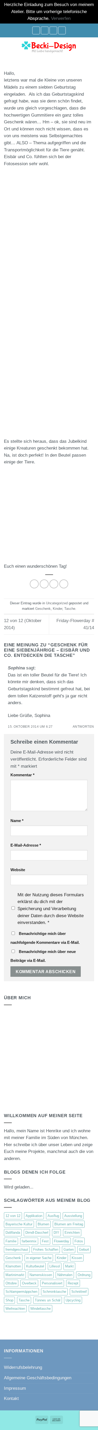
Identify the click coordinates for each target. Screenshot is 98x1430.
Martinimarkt (14, 1275)
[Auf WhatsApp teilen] (34, 583)
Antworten (83, 726)
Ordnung (84, 1275)
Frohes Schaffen (45, 1249)
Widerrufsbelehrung (23, 1367)
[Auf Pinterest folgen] (62, 30)
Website (17, 870)
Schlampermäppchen (21, 1292)
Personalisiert (52, 1283)
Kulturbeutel (35, 1266)
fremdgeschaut (16, 1249)
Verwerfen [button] (61, 18)
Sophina (16, 667)
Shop (9, 1300)
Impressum (15, 1388)
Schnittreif (79, 1292)
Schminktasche (54, 1292)
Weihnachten (15, 1309)
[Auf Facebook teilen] (44, 583)
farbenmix (29, 1241)
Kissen (77, 1258)
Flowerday (61, 1241)
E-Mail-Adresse (25, 845)
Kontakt (11, 1398)
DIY (56, 1232)
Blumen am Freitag (68, 1224)
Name (17, 820)
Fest (45, 1241)
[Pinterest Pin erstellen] (63, 583)
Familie (10, 1241)
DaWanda (12, 1232)
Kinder (57, 609)
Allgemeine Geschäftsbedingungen (37, 1377)
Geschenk (43, 609)
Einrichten (72, 1232)
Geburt (84, 1249)
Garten (69, 1249)
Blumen (43, 1224)
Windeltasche (40, 1309)
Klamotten (13, 1266)
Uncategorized (57, 603)
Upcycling (73, 1300)
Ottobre (11, 1283)
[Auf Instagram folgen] (45, 30)
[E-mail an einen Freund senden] (53, 583)
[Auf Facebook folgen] (36, 30)
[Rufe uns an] (53, 30)
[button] (7, 46)
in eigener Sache (38, 1258)
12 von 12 (12, 1216)
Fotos (78, 1241)
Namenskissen (41, 1275)
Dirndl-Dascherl (36, 1232)
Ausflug (53, 1216)
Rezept (73, 1283)
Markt (69, 1266)
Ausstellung (73, 1216)
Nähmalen (64, 1275)
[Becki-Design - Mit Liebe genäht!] (49, 46)
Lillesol (54, 1266)
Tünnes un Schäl (47, 1300)
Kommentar (22, 775)
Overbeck (29, 1283)
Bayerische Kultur (18, 1224)
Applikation (34, 1216)
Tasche (69, 609)
